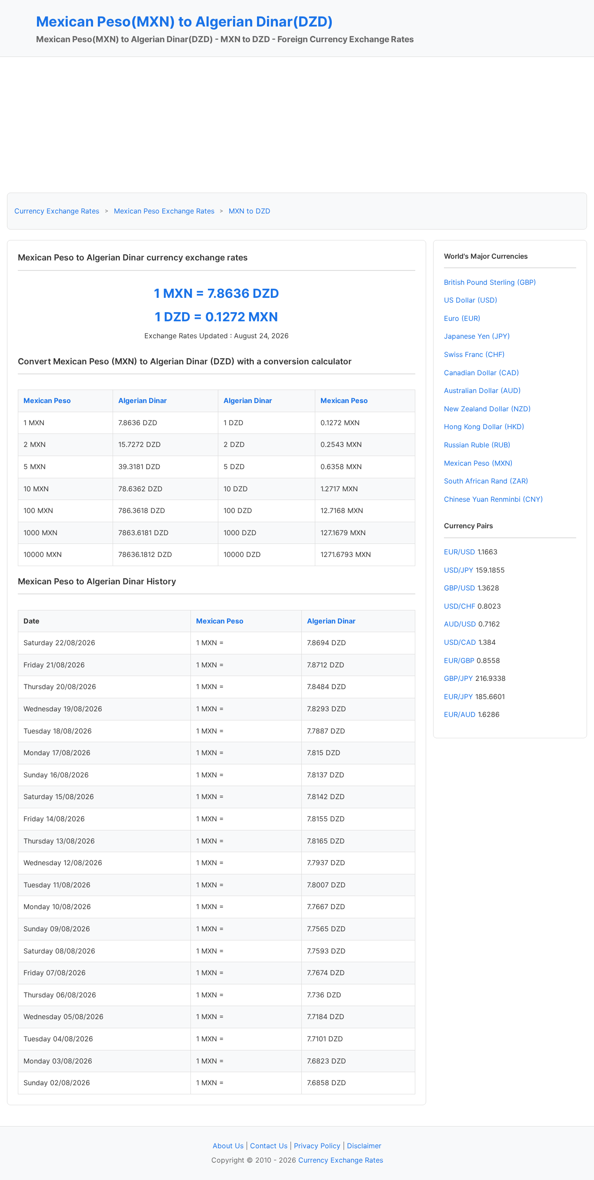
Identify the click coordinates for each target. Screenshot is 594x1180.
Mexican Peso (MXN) (478, 463)
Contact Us (268, 1145)
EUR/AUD (460, 714)
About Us (228, 1145)
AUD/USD (460, 624)
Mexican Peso (47, 400)
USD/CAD (460, 642)
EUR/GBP (459, 660)
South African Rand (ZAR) (486, 481)
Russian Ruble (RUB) (477, 444)
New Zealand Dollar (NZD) (487, 408)
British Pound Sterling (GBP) (490, 282)
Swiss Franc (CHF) (474, 354)
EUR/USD (459, 551)
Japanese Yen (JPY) (477, 336)
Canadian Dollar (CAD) (481, 372)
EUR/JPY (458, 696)
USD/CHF (459, 606)
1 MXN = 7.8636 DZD (216, 293)
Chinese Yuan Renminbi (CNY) (493, 499)
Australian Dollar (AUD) (482, 390)
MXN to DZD (249, 211)
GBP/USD (459, 587)
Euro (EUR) (462, 318)
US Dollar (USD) (470, 300)
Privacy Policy (317, 1145)
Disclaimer (364, 1145)
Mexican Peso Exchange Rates (164, 211)
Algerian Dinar (142, 400)
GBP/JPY (458, 678)
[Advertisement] (297, 125)
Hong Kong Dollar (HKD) (484, 426)
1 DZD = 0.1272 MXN (216, 316)
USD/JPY (459, 570)
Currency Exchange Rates (56, 211)
